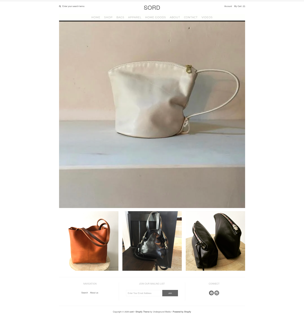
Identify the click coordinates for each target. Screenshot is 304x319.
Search (84, 292)
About (175, 17)
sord (152, 7)
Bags (120, 17)
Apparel (134, 17)
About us (94, 292)
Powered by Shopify (182, 311)
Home (95, 17)
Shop (108, 17)
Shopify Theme (142, 311)
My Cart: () (239, 6)
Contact (191, 17)
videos (207, 17)
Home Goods (155, 17)
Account (228, 6)
